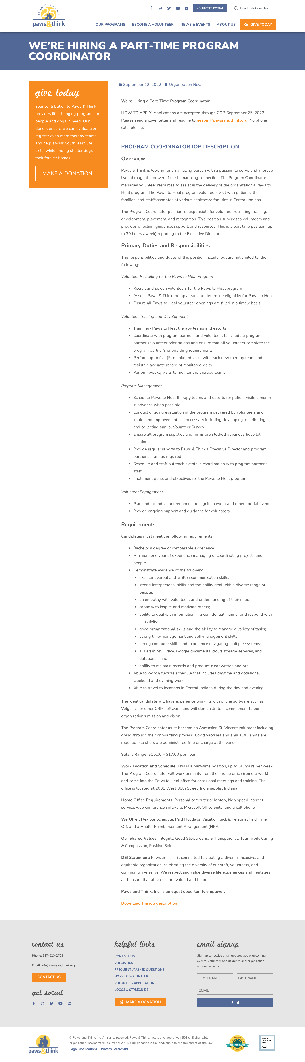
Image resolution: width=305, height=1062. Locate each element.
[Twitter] (169, 8)
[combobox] (254, 8)
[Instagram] (160, 8)
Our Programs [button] (110, 24)
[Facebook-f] (151, 8)
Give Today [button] (261, 24)
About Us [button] (226, 24)
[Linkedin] (187, 8)
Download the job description (149, 903)
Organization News (186, 84)
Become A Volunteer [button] (153, 24)
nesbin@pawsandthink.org (222, 120)
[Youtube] (178, 8)
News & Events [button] (195, 24)
